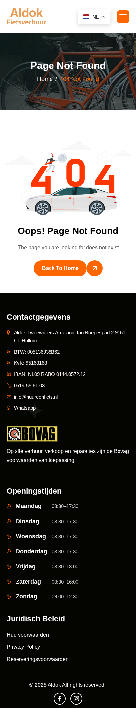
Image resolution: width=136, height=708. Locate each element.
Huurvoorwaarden (28, 634)
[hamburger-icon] (123, 16)
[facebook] (60, 699)
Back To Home (60, 268)
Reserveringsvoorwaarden (38, 659)
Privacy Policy (23, 647)
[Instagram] (76, 699)
